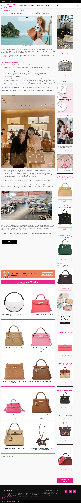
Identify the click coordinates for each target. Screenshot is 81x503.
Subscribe (60, 500)
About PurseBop (4, 1)
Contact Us (11, 1)
